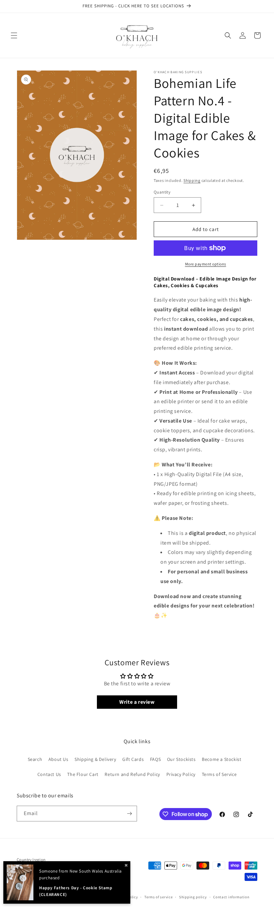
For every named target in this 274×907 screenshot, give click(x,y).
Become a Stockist (221, 759)
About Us (58, 759)
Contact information (231, 897)
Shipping (191, 180)
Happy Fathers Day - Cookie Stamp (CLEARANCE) (75, 891)
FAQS (155, 759)
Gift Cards (133, 759)
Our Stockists (181, 759)
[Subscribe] (129, 813)
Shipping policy (193, 897)
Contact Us (49, 774)
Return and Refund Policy (132, 774)
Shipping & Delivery (95, 759)
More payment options (205, 263)
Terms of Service (219, 774)
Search (35, 759)
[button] (14, 35)
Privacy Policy (180, 774)
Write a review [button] (136, 701)
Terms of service (158, 897)
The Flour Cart (82, 774)
